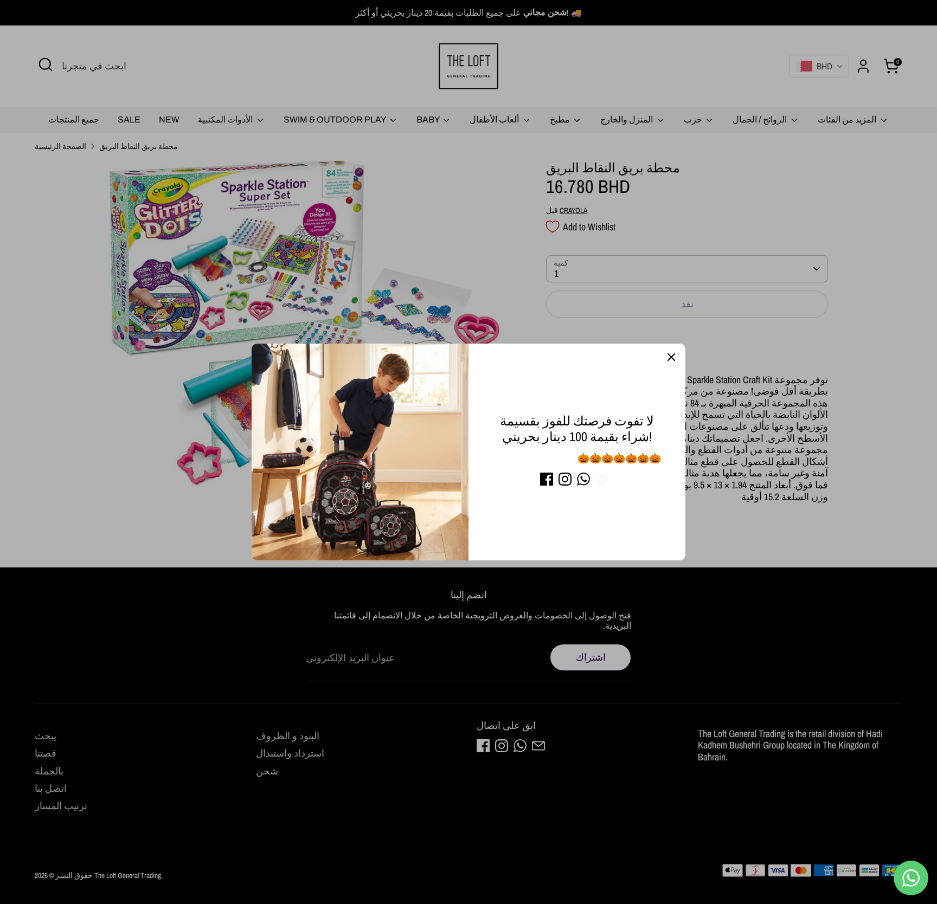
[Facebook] (546, 479)
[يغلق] (671, 358)
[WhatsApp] (583, 479)
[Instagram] (565, 479)
